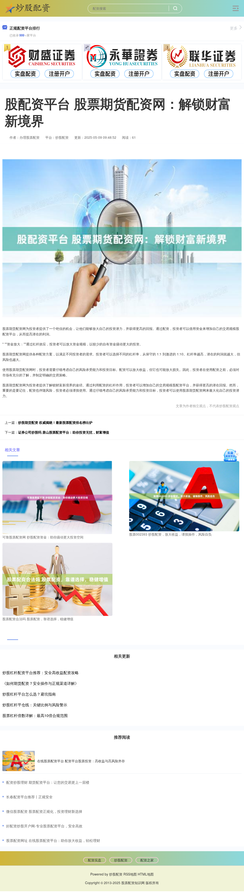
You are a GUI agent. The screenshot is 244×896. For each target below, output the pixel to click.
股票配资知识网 (133, 882)
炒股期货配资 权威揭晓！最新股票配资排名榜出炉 (55, 422)
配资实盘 (94, 860)
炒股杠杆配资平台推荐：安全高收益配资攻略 (40, 672)
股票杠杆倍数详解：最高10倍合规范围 (35, 715)
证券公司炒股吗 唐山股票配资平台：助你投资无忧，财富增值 (63, 432)
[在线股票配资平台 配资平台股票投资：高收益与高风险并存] (18, 761)
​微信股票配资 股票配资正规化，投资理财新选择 (44, 811)
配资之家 (147, 860)
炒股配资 (120, 860)
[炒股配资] (28, 7)
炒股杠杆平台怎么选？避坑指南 (29, 694)
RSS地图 (130, 874)
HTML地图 (146, 874)
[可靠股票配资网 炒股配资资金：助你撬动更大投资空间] (57, 497)
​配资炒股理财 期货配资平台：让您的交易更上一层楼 (47, 782)
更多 (234, 28)
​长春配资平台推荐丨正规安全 (29, 796)
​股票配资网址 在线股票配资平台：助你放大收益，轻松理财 (53, 840)
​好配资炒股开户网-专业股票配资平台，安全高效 (44, 825)
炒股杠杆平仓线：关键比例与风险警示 (34, 704)
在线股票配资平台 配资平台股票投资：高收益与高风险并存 (81, 760)
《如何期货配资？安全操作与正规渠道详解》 (40, 683)
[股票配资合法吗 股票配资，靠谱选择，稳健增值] (57, 578)
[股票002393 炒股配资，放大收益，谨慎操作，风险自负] (184, 495)
